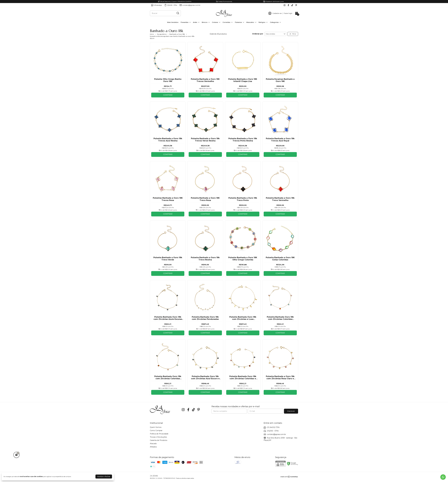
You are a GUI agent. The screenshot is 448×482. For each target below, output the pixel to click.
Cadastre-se (277, 13)
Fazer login (288, 13)
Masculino (250, 22)
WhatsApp (158, 5)
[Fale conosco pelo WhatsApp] (443, 477)
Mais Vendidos (172, 22)
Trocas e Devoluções (158, 437)
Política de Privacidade (159, 434)
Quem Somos (155, 427)
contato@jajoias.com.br (191, 5)
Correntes (226, 22)
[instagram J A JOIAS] (284, 5)
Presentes (184, 22)
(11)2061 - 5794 (172, 5)
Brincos (204, 22)
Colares (215, 22)
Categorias (274, 22)
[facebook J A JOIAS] (288, 5)
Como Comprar (156, 430)
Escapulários (161, 34)
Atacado (153, 443)
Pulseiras (238, 22)
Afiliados (153, 447)
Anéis (195, 22)
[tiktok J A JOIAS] (292, 5)
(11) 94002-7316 (273, 427)
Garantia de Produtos (158, 440)
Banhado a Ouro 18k (177, 34)
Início (152, 34)
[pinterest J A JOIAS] (296, 5)
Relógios (262, 22)
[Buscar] (178, 13)
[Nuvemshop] (289, 477)
